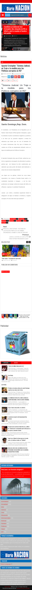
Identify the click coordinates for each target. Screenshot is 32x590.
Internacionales (5, 518)
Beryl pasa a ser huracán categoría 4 (12, 469)
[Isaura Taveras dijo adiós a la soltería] (4, 409)
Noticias (4, 220)
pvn (25, 220)
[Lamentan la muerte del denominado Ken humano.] (4, 419)
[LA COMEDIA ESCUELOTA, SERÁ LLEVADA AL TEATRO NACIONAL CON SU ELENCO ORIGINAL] (4, 400)
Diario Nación (8, 586)
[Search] (30, 15)
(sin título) (10, 375)
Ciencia (3, 510)
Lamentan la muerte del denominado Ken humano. (17, 418)
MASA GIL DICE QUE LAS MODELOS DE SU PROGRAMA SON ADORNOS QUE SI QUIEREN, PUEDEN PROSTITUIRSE (18, 450)
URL (16, 80)
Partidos (12, 220)
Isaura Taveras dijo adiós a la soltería (16, 407)
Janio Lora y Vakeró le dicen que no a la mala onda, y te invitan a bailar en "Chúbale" (18, 439)
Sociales (4, 222)
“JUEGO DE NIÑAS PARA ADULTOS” (16, 366)
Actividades (13, 218)
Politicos (19, 220)
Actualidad (21, 218)
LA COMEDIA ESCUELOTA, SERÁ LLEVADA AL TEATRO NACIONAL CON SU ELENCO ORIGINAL (18, 399)
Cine (2, 512)
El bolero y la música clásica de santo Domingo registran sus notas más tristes (19, 389)
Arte (2, 507)
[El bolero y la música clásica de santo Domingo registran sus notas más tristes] (4, 390)
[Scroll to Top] (29, 587)
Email (5, 80)
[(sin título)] (4, 377)
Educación (4, 515)
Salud (3, 529)
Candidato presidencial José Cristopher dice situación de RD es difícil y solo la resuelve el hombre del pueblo (15, 29)
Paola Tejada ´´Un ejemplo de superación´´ (11, 258)
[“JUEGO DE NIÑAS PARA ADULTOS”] (4, 368)
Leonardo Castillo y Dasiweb (23, 588)
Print (10, 80)
